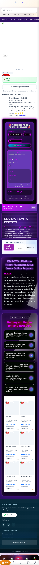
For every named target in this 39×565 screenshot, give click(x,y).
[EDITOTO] (19, 4)
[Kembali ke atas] (34, 554)
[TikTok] (13, 525)
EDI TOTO (17, 14)
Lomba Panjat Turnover (19, 248)
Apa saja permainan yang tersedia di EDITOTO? (15, 345)
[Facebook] (3, 525)
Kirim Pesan (11, 515)
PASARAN (11, 131)
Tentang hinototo (8, 534)
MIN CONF (11, 138)
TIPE (24, 131)
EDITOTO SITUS (30, 14)
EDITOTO (6, 14)
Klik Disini (22, 115)
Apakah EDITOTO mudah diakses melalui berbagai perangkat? (15, 355)
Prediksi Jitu (30, 247)
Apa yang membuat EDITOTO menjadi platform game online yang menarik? (17, 367)
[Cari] (4, 10)
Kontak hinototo (7, 537)
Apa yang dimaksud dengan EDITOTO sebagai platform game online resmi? (16, 335)
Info (33, 208)
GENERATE (19, 146)
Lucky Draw (9, 247)
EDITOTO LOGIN (22, 19)
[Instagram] (8, 525)
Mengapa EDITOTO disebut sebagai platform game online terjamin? (17, 389)
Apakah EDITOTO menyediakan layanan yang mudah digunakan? (16, 378)
